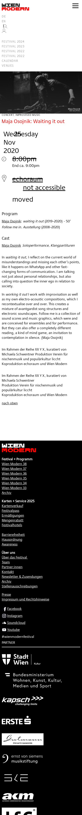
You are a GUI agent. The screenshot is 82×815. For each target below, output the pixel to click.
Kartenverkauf (12, 505)
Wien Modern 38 (14, 463)
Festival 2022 (13, 51)
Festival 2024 (13, 41)
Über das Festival (14, 557)
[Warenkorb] (5, 37)
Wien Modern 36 (14, 473)
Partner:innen (12, 566)
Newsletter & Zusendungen (22, 576)
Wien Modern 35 (14, 478)
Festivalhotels (12, 525)
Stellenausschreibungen (20, 586)
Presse (6, 594)
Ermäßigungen (13, 515)
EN (4, 21)
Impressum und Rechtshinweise (25, 599)
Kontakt (8, 571)
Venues (8, 65)
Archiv (6, 492)
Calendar (10, 61)
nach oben (10, 403)
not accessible (44, 187)
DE (4, 16)
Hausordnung (12, 539)
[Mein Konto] (4, 32)
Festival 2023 (13, 46)
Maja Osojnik (11, 221)
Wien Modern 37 (14, 468)
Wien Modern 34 (14, 483)
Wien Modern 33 (14, 487)
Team (6, 562)
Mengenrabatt (12, 520)
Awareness (9, 544)
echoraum (27, 179)
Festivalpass (10, 510)
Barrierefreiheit (13, 534)
